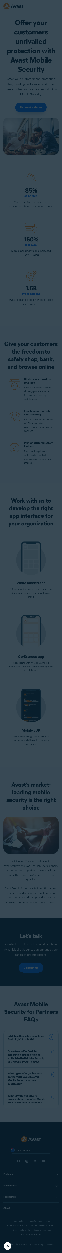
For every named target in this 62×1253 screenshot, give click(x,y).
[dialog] (31, 626)
